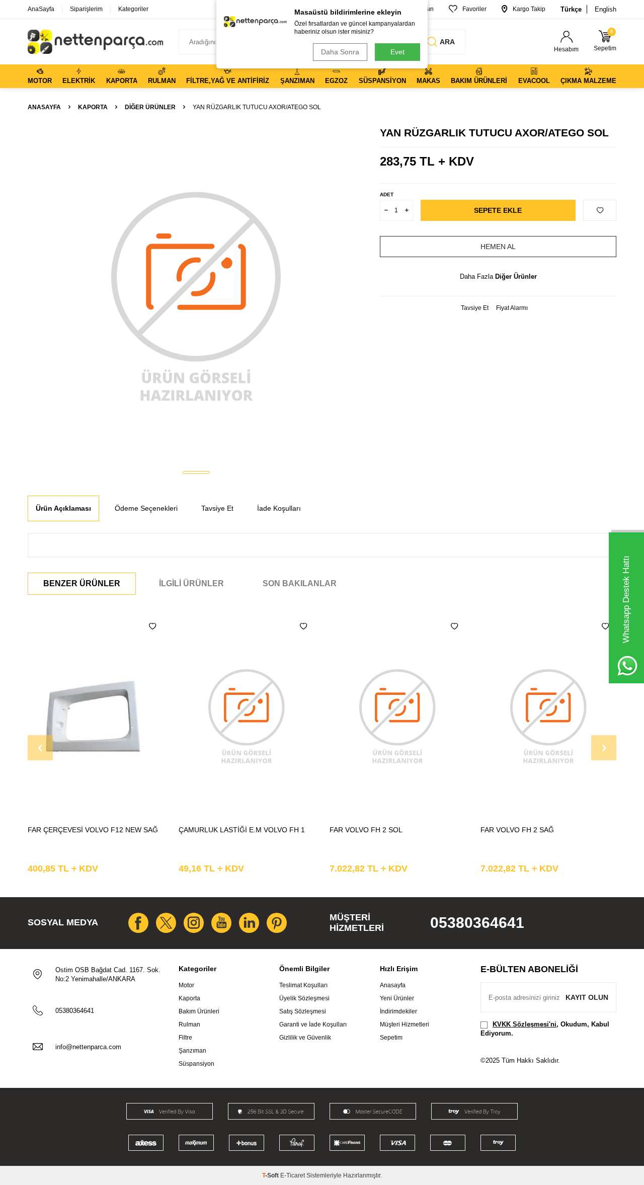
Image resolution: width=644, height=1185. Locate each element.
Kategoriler (133, 9)
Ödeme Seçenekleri (146, 508)
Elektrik (78, 81)
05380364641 (477, 922)
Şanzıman (297, 81)
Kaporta (121, 81)
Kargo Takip (529, 9)
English (605, 9)
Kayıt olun (587, 997)
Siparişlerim (86, 9)
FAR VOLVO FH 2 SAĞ (517, 830)
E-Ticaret (292, 1175)
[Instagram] (194, 923)
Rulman (162, 81)
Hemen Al (498, 247)
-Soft (271, 1175)
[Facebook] (138, 923)
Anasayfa (44, 107)
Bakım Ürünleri (479, 81)
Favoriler (474, 9)
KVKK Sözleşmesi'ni (524, 1024)
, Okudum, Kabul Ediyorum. (544, 1028)
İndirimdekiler (398, 1011)
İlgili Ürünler (191, 583)
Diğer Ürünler (150, 107)
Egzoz (336, 81)
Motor (40, 81)
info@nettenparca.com (88, 1047)
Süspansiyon (382, 81)
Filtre (185, 1037)
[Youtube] (221, 923)
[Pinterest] (277, 923)
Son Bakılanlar (300, 583)
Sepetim (391, 1037)
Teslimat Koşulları (303, 985)
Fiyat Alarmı (512, 307)
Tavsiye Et (475, 307)
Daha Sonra (340, 52)
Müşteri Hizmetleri (404, 1024)
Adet (386, 194)
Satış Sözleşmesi (302, 1011)
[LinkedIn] (249, 923)
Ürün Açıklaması (63, 508)
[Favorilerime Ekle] (152, 626)
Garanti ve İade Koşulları (313, 1024)
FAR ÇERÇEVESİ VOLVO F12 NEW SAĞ (93, 830)
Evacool (534, 81)
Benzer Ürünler (81, 583)
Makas (428, 81)
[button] (196, 472)
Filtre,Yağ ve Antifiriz (227, 81)
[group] (196, 294)
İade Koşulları (279, 508)
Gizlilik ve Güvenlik (305, 1037)
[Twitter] (166, 923)
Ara (447, 42)
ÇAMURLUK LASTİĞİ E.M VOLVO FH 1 (242, 830)
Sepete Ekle (498, 210)
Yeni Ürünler (397, 998)
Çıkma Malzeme (588, 81)
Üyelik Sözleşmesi (304, 998)
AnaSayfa (41, 9)
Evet (397, 52)
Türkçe (571, 9)
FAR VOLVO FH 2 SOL (366, 830)
